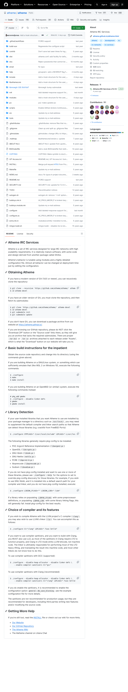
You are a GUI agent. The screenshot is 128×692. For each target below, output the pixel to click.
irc (119, 40)
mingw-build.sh (15, 226)
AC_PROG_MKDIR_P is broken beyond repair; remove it (60, 200)
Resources (43, 4)
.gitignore (13, 128)
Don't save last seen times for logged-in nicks (57, 51)
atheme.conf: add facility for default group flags (58, 56)
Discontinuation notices (47, 190)
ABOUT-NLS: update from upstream (53, 144)
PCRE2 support (44, 41)
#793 (56, 164)
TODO (11, 190)
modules (12, 98)
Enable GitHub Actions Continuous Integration (57, 108)
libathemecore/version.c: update (51, 139)
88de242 (54, 35)
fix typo (41, 67)
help (11, 72)
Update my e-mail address (49, 113)
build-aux (13, 46)
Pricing (87, 4)
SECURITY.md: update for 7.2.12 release (54, 185)
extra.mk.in (13, 221)
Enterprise (75, 4)
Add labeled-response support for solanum (55, 92)
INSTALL (12, 164)
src (10, 113)
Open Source (59, 4)
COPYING (13, 154)
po (10, 103)
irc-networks (96, 45)
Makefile (12, 169)
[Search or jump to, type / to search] (96, 5)
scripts (12, 108)
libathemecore (15, 82)
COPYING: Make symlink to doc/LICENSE (55, 154)
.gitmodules (14, 133)
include (12, 77)
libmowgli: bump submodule (49, 87)
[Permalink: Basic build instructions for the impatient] (6, 348)
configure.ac (14, 216)
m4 (10, 92)
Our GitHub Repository (23, 626)
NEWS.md (13, 175)
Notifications (86, 13)
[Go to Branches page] (22, 28)
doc (10, 62)
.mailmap (13, 139)
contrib (12, 51)
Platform (15, 4)
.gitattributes (14, 123)
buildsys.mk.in (15, 200)
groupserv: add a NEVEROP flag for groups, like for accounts (63, 72)
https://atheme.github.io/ (30, 324)
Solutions (28, 4)
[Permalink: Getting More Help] (6, 611)
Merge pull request (46, 164)
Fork (102, 13)
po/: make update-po (47, 103)
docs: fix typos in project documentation (54, 175)
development (110, 40)
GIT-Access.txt (15, 159)
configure (13, 210)
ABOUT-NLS (14, 144)
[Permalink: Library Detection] (6, 412)
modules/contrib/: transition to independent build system (61, 221)
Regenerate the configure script (51, 46)
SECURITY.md (15, 185)
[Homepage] (6, 5)
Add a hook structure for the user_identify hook (39, 35)
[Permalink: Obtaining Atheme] (6, 272)
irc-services (109, 45)
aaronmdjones (13, 35)
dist (10, 56)
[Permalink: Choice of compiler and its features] (6, 510)
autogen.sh (13, 195)
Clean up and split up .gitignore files (53, 128)
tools (11, 118)
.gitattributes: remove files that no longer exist (57, 123)
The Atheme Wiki (20, 629)
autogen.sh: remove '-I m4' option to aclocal (56, 195)
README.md (14, 180)
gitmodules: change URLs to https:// (53, 133)
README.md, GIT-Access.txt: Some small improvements (61, 159)
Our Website (18, 622)
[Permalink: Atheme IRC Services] (6, 242)
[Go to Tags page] (27, 28)
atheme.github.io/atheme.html (106, 36)
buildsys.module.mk (17, 205)
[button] (78, 288)
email (11, 67)
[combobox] (54, 28)
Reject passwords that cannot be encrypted (56, 62)
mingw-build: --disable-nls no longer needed (56, 226)
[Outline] (82, 234)
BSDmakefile (14, 149)
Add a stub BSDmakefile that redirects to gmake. (58, 149)
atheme (11, 12)
